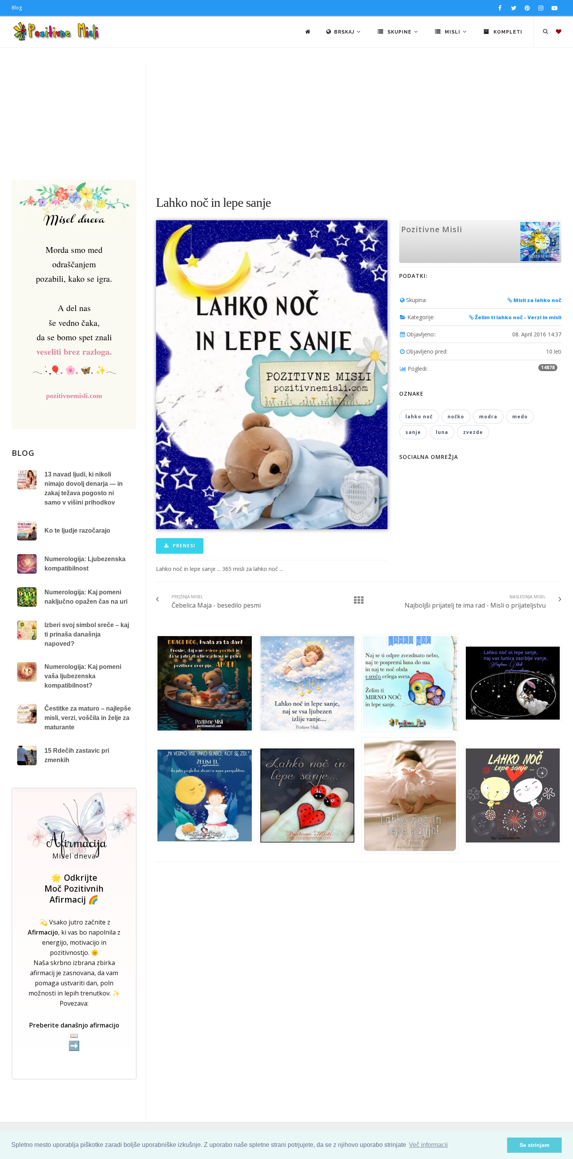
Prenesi (183, 545)
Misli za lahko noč (536, 300)
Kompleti (507, 32)
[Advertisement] (286, 121)
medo (520, 416)
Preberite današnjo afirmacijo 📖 (74, 1036)
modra (488, 416)
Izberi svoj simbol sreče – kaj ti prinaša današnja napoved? (86, 634)
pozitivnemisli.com (74, 396)
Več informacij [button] (428, 1144)
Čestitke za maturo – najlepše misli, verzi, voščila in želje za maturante (87, 718)
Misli (452, 32)
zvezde (473, 432)
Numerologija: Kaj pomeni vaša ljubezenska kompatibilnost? (82, 676)
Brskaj (345, 32)
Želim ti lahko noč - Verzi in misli (517, 317)
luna (442, 432)
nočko (455, 416)
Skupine (399, 32)
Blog (17, 7)
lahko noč (419, 416)
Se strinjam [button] (534, 1145)
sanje (413, 432)
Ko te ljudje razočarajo (77, 530)
